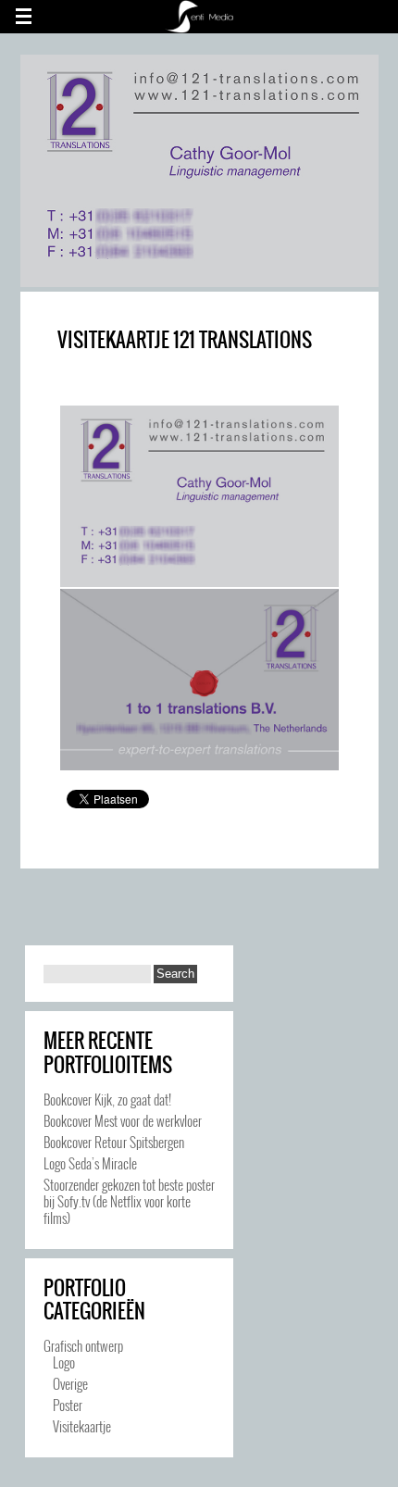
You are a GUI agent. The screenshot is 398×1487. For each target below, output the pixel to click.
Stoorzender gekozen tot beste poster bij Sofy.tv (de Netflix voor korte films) (129, 1201)
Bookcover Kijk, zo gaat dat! (107, 1099)
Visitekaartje (82, 1426)
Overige (70, 1383)
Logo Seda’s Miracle (90, 1163)
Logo (64, 1362)
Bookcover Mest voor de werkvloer (123, 1120)
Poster (67, 1404)
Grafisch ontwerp (83, 1345)
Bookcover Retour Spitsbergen (114, 1141)
